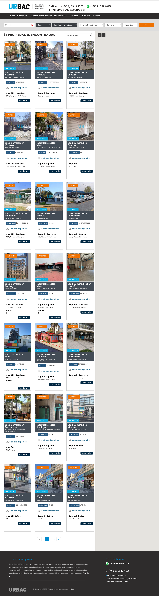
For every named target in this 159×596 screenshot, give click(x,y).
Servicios (74, 16)
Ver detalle (24, 100)
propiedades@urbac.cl (70, 9)
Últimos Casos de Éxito (41, 16)
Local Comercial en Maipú (14, 355)
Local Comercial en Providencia (77, 214)
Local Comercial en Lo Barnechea (16, 214)
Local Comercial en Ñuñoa (46, 496)
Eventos (96, 16)
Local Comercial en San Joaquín (79, 285)
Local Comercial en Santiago (77, 144)
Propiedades (59, 16)
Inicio (12, 16)
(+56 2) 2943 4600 (72, 6)
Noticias (86, 16)
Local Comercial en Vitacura (14, 73)
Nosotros (22, 16)
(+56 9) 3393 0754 (101, 6)
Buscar (147, 25)
